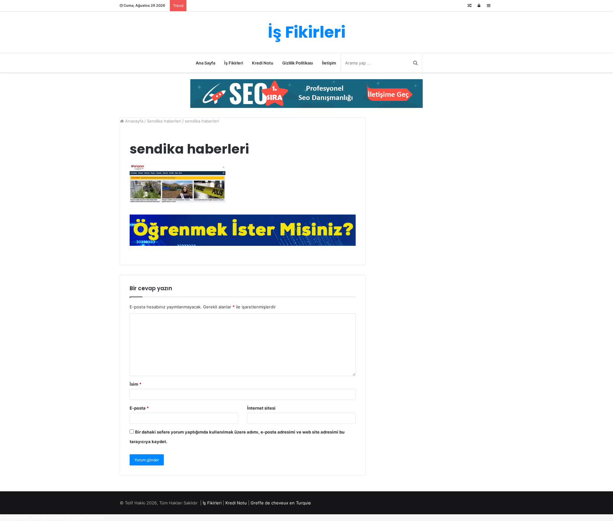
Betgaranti (77, 517)
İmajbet (95, 517)
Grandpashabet (15, 517)
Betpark (39, 517)
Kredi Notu (262, 62)
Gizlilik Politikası (297, 62)
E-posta (139, 408)
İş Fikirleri (233, 62)
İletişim (329, 62)
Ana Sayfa (205, 62)
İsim (135, 384)
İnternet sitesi (261, 408)
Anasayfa (133, 121)
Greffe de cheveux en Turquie (281, 502)
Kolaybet (57, 517)
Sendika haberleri (164, 121)
